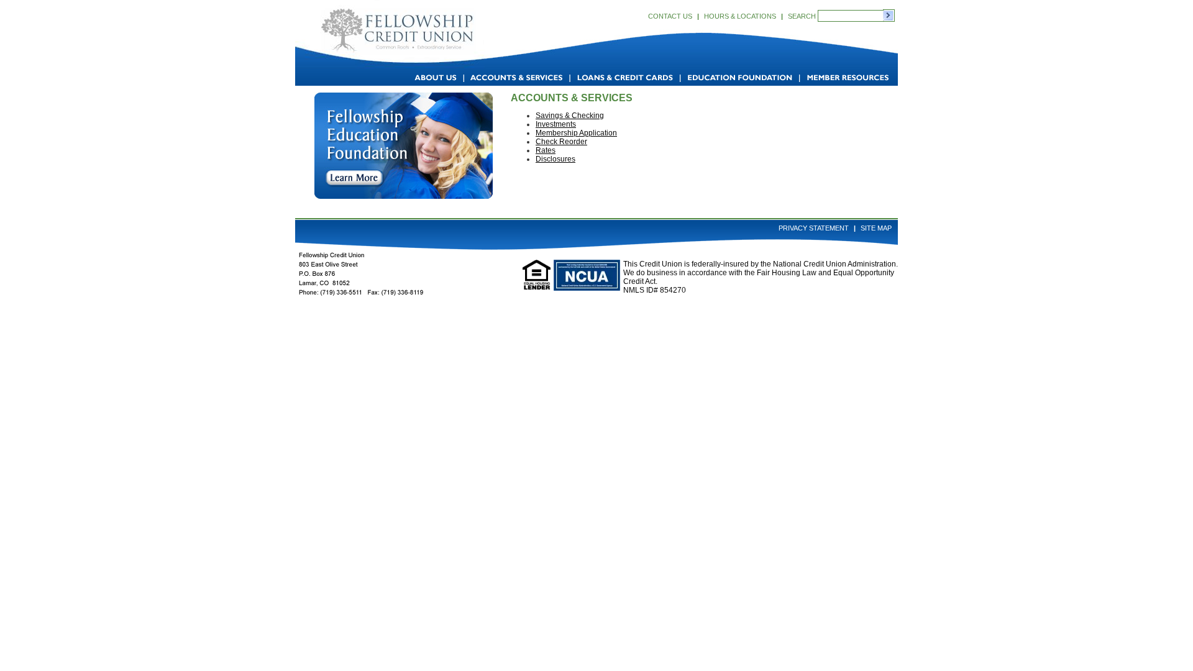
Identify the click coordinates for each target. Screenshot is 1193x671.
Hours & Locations (740, 16)
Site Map (876, 228)
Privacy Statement (814, 228)
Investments (556, 124)
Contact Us (670, 16)
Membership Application (576, 133)
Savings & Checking (570, 115)
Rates (545, 150)
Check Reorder (561, 141)
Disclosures (555, 159)
